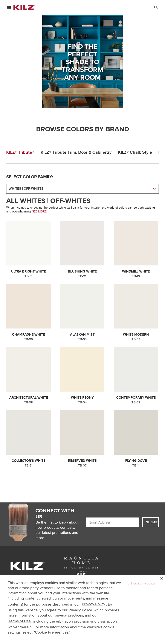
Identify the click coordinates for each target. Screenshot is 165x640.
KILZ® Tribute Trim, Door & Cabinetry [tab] (76, 152)
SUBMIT (152, 522)
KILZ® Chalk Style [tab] (135, 152)
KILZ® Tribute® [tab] (20, 152)
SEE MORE (39, 211)
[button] (142, 583)
